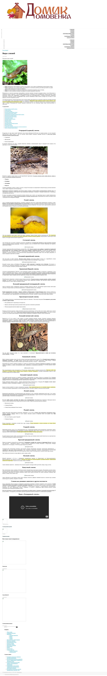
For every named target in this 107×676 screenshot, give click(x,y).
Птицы (72, 35)
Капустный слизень (9, 125)
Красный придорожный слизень (11, 123)
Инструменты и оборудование (13, 639)
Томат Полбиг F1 (5, 594)
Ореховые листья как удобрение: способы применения (14, 657)
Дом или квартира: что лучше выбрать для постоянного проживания (13, 663)
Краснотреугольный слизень (10, 115)
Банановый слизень (9, 117)
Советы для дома (10, 649)
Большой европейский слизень (11, 112)
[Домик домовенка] (38, 21)
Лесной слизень (8, 120)
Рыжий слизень (8, 121)
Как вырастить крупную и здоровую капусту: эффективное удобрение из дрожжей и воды (14, 660)
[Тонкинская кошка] (4, 532)
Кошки (72, 32)
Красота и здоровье (11, 640)
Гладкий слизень (8, 122)
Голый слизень (8, 110)
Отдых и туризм (10, 643)
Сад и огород (70, 37)
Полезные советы (69, 36)
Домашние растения (11, 633)
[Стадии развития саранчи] (4, 523)
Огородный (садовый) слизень (11, 108)
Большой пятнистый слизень (11, 116)
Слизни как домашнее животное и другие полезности (16, 126)
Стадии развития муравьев (7, 623)
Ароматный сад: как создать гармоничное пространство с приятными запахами (13, 667)
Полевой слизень (8, 124)
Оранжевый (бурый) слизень (10, 113)
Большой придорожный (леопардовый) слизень (14, 114)
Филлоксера (4, 566)
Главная (72, 29)
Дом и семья (9, 632)
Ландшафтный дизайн (11, 642)
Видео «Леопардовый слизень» (11, 127)
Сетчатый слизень (8, 111)
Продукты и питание (11, 645)
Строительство (12, 652)
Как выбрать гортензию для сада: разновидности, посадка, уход (14, 670)
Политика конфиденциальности (12, 674)
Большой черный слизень (10, 118)
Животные (9, 634)
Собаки (72, 31)
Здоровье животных (68, 33)
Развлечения (9, 646)
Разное (8, 647)
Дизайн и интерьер (13, 650)
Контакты (19, 672)
